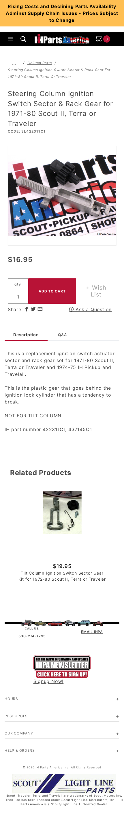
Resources (16, 716)
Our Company (19, 733)
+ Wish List (96, 291)
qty (17, 284)
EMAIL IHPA (92, 632)
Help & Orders (20, 750)
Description (26, 334)
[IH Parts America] (62, 38)
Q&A (62, 334)
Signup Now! (48, 681)
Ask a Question (93, 309)
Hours (11, 699)
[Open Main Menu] (11, 38)
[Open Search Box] (23, 38)
